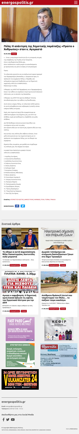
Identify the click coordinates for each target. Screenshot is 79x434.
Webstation (73, 428)
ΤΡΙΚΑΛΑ (52, 199)
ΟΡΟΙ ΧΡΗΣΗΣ (21, 430)
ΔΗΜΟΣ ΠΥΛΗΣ (29, 199)
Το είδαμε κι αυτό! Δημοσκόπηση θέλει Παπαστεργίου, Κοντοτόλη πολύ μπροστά (19, 254)
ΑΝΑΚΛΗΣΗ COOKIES (45, 430)
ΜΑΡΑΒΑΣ (37, 199)
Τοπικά (14, 54)
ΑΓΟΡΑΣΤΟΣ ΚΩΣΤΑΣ (17, 199)
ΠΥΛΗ (42, 199)
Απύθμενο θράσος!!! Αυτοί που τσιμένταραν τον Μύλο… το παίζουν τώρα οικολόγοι (57, 297)
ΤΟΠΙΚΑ (47, 199)
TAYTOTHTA (5, 430)
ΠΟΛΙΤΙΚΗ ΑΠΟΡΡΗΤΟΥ (32, 430)
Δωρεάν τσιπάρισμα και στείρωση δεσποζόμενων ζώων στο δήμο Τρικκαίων (57, 254)
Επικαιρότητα (15, 265)
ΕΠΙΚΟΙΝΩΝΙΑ (13, 430)
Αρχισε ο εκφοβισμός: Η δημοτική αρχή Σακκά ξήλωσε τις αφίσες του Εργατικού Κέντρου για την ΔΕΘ (19, 299)
